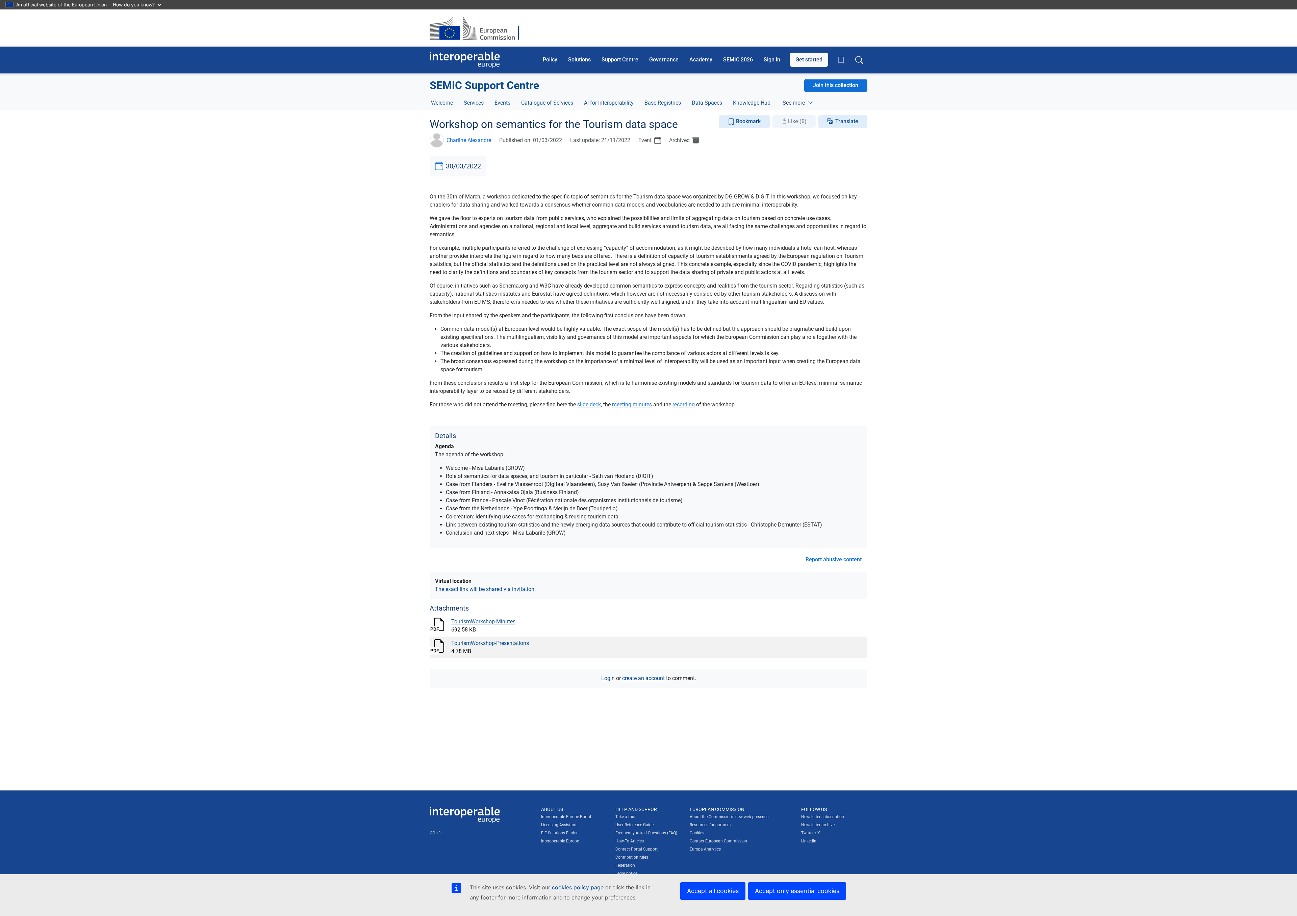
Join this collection (835, 85)
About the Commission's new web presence (729, 816)
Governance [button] (664, 59)
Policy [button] (550, 59)
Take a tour (625, 816)
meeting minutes (632, 404)
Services (474, 103)
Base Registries (662, 103)
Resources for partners (710, 825)
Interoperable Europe (560, 841)
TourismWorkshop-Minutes (483, 621)
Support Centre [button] (620, 59)
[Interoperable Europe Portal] (465, 60)
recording (683, 404)
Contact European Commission (718, 841)
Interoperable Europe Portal (566, 816)
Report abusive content (834, 559)
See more (794, 103)
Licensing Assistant (559, 825)
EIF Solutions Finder (559, 833)
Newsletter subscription (822, 816)
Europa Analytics (705, 849)
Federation (625, 865)
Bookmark (748, 121)
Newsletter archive (818, 825)
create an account (643, 678)
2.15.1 (435, 832)
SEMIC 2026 (738, 59)
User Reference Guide (634, 825)
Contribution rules (631, 857)
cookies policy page (578, 887)
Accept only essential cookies (797, 890)
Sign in (772, 59)
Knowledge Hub (751, 103)
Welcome (442, 103)
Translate (846, 121)
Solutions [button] (579, 59)
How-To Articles (629, 841)
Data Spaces (707, 103)
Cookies (697, 833)
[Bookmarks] (841, 60)
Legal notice (626, 873)
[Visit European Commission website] (478, 28)
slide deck (589, 404)
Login (608, 678)
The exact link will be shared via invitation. (485, 589)
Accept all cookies (713, 890)
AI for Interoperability (609, 103)
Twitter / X (810, 833)
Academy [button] (700, 59)
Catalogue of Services (547, 103)
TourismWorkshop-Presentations (490, 643)
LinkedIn (808, 841)
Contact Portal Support (636, 849)
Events (502, 103)
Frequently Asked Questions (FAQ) (646, 833)
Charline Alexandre (469, 140)
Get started (808, 59)
